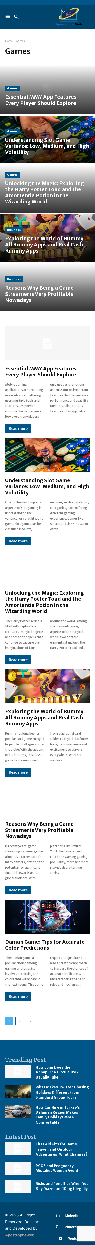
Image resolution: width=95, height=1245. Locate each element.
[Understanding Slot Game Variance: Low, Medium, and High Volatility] (47, 139)
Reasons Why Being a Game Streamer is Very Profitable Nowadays (39, 830)
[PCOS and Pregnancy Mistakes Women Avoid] (18, 1168)
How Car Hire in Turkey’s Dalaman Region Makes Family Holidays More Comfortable (58, 1115)
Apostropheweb (20, 1235)
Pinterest (72, 1227)
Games (12, 88)
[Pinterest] (57, 1227)
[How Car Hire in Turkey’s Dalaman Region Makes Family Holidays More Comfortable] (18, 1111)
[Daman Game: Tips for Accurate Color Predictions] (47, 917)
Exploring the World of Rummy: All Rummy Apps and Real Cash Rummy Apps (45, 717)
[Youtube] (60, 1238)
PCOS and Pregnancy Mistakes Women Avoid (57, 1168)
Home (9, 41)
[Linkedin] (57, 1215)
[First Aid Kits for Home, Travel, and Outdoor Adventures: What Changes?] (18, 1148)
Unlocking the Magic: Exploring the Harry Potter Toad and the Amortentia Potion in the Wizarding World (44, 602)
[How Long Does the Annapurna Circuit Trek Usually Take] (18, 1071)
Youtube (74, 1238)
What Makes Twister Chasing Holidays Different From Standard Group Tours (62, 1092)
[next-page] (30, 1021)
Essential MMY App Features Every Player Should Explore (41, 371)
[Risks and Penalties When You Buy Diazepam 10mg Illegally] (18, 1186)
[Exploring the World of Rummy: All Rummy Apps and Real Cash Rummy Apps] (47, 238)
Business (14, 230)
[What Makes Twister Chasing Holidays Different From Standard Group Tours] (18, 1091)
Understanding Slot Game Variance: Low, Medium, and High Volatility (47, 486)
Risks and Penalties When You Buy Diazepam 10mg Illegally (62, 1186)
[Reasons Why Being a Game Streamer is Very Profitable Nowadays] (47, 287)
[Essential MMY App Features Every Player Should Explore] (47, 90)
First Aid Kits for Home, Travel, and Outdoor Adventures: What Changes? (61, 1149)
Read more (18, 428)
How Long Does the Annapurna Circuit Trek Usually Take (57, 1072)
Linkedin (72, 1215)
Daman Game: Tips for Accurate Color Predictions (45, 945)
